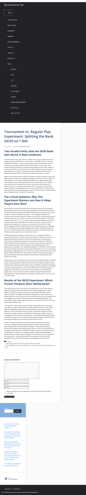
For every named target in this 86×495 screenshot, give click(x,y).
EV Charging (15, 91)
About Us (11, 53)
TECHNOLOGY (12, 20)
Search (6, 408)
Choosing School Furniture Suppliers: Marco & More (23, 343)
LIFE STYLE (14, 108)
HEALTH (10, 47)
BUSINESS (11, 31)
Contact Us (11, 58)
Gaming (8, 341)
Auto (12, 75)
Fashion (13, 97)
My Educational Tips (14, 4)
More (9, 64)
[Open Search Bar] (5, 120)
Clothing (13, 86)
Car (12, 80)
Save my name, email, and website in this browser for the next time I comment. (28, 392)
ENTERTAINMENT (14, 42)
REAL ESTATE (15, 113)
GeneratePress (33, 492)
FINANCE (11, 36)
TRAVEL (13, 69)
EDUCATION (12, 25)
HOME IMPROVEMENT (18, 102)
